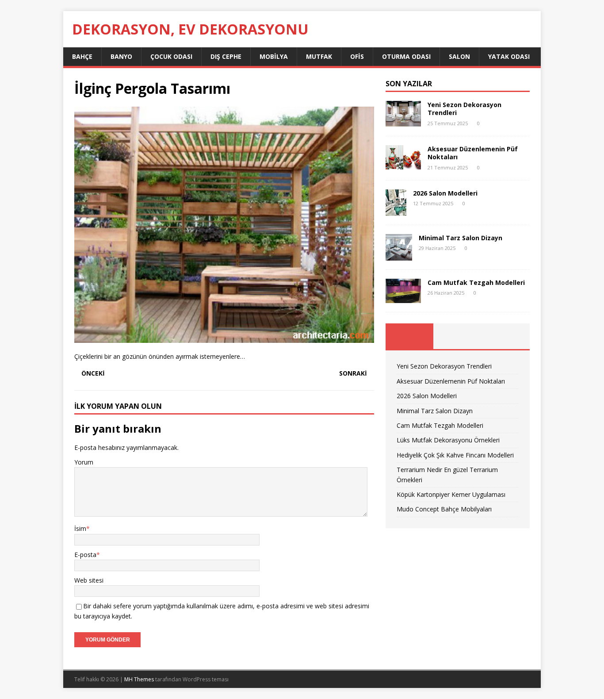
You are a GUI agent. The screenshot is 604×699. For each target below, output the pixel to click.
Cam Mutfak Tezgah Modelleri (476, 282)
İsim (80, 528)
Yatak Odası (509, 56)
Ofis (357, 56)
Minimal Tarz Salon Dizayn (460, 238)
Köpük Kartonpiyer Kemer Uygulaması (451, 494)
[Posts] (410, 336)
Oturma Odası (406, 56)
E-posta (85, 554)
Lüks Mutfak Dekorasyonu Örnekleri (448, 440)
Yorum (83, 462)
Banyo (121, 56)
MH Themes (139, 679)
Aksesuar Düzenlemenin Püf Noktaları (473, 153)
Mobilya (274, 56)
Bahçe (82, 56)
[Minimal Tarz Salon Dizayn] (399, 255)
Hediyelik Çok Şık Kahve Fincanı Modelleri (455, 455)
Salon (459, 56)
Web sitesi (88, 580)
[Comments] (506, 336)
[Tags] (457, 336)
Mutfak (319, 56)
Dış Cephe (225, 56)
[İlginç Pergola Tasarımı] (224, 338)
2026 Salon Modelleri (445, 193)
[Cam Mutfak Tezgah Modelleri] (403, 298)
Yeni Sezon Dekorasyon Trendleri (464, 108)
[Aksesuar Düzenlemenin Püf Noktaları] (403, 164)
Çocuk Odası (171, 56)
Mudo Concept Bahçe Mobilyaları (444, 509)
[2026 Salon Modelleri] (396, 210)
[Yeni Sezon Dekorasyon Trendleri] (403, 121)
